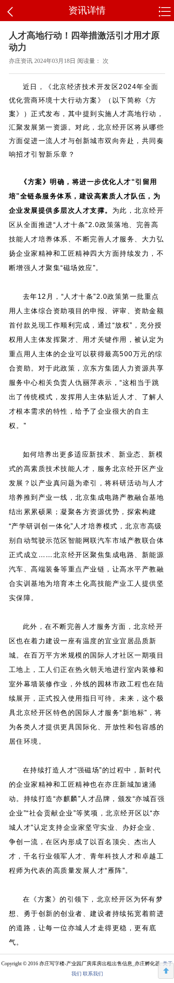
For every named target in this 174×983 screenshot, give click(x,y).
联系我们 (93, 974)
